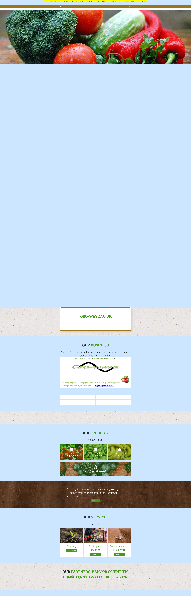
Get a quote (72, 550)
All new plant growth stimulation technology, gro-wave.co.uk (61, 1)
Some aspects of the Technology (120, 1)
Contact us (95, 501)
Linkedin (143, 1)
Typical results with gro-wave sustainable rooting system (94, 1)
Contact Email (95, 4)
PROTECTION (134, 1)
